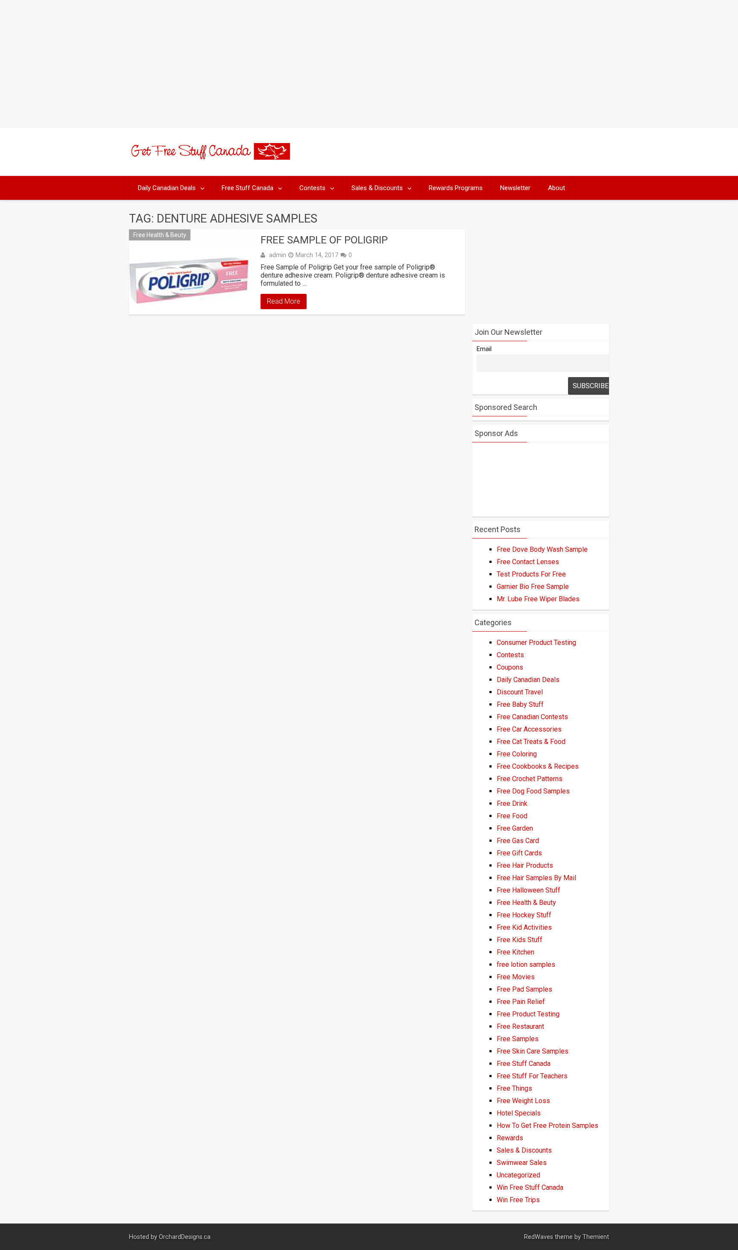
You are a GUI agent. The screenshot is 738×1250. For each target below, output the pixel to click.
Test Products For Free (531, 574)
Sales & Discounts (377, 188)
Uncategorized (518, 1175)
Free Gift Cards (519, 853)
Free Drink (512, 803)
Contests (312, 188)
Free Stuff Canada (247, 188)
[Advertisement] (369, 64)
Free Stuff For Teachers (532, 1076)
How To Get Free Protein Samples (547, 1125)
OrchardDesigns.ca (185, 1237)
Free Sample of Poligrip (324, 240)
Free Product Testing (528, 1014)
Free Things (514, 1088)
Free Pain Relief (521, 1002)
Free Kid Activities (524, 927)
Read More (283, 301)
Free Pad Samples (524, 989)
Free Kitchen (515, 952)
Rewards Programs (456, 188)
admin (277, 255)
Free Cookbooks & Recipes (538, 766)
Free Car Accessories (529, 729)
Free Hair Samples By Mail (536, 878)
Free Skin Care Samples (532, 1051)
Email (484, 349)
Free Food (512, 816)
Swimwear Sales (522, 1163)
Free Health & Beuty (159, 234)
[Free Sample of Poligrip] (192, 272)
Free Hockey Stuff (524, 915)
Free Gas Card (518, 841)
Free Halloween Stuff (528, 890)
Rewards (510, 1138)
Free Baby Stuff (520, 704)
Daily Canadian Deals (167, 188)
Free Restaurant (520, 1026)
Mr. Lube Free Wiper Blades (538, 599)
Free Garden (515, 828)
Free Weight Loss (523, 1101)
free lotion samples (526, 964)
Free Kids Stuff (519, 940)
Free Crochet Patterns (529, 779)
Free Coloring (517, 754)
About (556, 188)
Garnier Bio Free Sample (533, 587)
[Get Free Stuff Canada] (209, 157)
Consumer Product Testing (536, 642)
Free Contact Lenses (528, 562)
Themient (596, 1237)
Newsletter (515, 188)
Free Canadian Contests (532, 717)
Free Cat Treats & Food (531, 742)
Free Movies (516, 977)
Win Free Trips (518, 1200)
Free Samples (518, 1039)
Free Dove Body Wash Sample (542, 549)
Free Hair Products (525, 865)
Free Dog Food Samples (533, 791)
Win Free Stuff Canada (530, 1187)
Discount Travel (520, 692)
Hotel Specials (519, 1113)
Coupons (510, 667)
